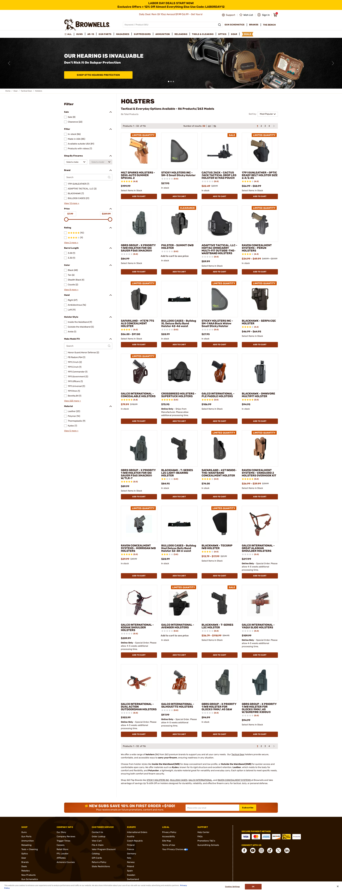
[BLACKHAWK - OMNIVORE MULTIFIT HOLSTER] (260, 372)
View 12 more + (71, 203)
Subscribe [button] (248, 807)
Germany (131, 853)
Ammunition (27, 840)
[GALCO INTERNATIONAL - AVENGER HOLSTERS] (179, 603)
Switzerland (133, 879)
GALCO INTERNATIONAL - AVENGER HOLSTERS (177, 626)
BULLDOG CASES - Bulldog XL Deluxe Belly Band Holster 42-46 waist (178, 323)
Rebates (25, 870)
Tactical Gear (26, 91)
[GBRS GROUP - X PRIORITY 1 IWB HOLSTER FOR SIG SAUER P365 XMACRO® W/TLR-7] (139, 448)
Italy (129, 858)
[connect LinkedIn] (287, 850)
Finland (131, 845)
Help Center (203, 832)
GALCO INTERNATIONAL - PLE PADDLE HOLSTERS (218, 395)
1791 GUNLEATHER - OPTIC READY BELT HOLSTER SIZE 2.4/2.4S (260, 175)
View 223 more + (72, 401)
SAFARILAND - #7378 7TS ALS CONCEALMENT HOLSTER (137, 323)
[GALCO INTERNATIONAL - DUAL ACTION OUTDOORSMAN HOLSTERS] (139, 682)
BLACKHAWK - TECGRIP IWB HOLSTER (217, 546)
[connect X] (278, 850)
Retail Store (62, 849)
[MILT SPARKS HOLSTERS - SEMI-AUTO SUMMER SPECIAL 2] (139, 151)
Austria (130, 836)
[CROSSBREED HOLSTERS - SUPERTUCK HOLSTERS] (179, 372)
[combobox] (75, 162)
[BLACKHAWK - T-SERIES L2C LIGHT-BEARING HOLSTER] (179, 448)
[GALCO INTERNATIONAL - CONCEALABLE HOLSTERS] (139, 372)
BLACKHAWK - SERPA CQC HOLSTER (259, 322)
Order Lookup (98, 836)
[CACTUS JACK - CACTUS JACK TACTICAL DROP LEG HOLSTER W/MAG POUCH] (220, 151)
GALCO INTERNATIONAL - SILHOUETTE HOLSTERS (177, 705)
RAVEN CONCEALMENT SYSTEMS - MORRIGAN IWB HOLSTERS (138, 548)
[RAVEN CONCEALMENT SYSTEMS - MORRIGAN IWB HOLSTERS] (139, 524)
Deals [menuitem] (247, 34)
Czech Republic (135, 840)
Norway (131, 862)
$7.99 (70, 213)
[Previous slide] (9, 63)
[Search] (219, 25)
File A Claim (98, 845)
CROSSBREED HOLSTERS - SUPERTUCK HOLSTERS (178, 395)
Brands (25, 862)
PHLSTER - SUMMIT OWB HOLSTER (177, 246)
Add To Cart (139, 196)
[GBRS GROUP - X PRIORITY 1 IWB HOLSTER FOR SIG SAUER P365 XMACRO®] (139, 224)
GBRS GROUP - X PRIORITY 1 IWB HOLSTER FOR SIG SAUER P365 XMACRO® (138, 248)
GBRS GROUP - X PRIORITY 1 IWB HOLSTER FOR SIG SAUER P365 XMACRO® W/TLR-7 (138, 474)
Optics (24, 853)
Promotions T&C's (206, 840)
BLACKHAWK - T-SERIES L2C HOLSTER (217, 626)
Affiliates (61, 858)
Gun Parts (26, 836)
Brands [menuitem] (254, 24)
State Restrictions (101, 866)
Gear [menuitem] (234, 34)
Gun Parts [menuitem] (105, 34)
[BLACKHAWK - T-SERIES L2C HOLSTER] (220, 603)
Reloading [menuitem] (181, 34)
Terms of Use (168, 845)
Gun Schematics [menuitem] (235, 24)
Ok (253, 887)
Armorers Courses (66, 862)
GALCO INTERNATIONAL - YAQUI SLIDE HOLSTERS (258, 626)
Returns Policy (99, 862)
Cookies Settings (232, 887)
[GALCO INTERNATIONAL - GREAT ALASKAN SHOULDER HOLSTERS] (260, 524)
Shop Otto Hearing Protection (98, 74)
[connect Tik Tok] (270, 850)
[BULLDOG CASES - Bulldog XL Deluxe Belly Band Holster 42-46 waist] (179, 299)
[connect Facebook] (244, 850)
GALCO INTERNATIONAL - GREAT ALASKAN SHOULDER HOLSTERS (258, 548)
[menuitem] (69, 34)
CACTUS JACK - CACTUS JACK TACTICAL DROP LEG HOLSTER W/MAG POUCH (219, 175)
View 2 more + (71, 242)
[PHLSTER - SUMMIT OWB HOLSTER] (179, 224)
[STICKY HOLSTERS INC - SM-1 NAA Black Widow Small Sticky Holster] (220, 299)
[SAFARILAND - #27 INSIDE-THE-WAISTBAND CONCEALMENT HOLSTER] (220, 448)
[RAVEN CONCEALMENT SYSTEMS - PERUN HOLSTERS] (260, 224)
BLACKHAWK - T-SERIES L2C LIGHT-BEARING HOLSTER (177, 473)
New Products (28, 875)
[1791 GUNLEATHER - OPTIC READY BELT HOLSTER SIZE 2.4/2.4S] (260, 151)
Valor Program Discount (104, 849)
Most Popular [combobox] (266, 114)
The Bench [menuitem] (269, 25)
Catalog (96, 853)
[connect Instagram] (261, 850)
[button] (263, 15)
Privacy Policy (169, 832)
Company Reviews (66, 836)
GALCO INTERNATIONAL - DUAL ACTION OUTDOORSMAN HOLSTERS (139, 707)
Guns (24, 832)
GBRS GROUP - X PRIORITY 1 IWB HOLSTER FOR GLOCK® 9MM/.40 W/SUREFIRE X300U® (259, 708)
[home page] (87, 24)
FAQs (200, 836)
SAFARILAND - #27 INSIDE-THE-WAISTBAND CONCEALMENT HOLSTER (219, 473)
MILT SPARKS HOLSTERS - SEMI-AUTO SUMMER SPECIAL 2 (138, 175)
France (130, 849)
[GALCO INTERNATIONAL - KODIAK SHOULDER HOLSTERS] (139, 603)
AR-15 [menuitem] (90, 34)
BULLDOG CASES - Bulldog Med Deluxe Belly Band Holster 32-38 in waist (178, 548)
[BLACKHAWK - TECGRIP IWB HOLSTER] (220, 524)
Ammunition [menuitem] (162, 34)
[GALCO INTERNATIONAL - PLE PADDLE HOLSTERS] (220, 372)
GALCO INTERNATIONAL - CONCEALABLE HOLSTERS (138, 395)
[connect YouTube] (252, 850)
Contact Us (97, 832)
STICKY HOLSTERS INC (158, 780)
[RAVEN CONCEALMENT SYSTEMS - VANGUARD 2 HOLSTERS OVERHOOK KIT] (260, 448)
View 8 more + (71, 289)
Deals (24, 866)
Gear (15, 91)
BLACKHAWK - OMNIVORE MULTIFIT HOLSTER (258, 395)
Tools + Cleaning (29, 849)
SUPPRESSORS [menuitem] (142, 34)
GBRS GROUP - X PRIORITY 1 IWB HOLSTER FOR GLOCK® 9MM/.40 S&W (219, 707)
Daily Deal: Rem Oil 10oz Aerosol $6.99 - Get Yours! (171, 14)
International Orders (137, 832)
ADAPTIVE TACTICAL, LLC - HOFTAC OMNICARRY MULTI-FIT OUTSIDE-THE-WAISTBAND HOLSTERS (219, 249)
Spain (130, 870)
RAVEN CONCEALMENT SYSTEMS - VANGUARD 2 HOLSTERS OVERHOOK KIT (259, 473)
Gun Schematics (29, 879)
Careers (61, 845)
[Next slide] (333, 63)
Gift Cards (97, 858)
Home (7, 91)
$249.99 (106, 213)
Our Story (61, 832)
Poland (130, 866)
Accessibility (168, 836)
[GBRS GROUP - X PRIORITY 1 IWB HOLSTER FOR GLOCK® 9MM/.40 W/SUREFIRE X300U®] (260, 682)
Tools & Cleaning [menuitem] (203, 34)
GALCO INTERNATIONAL (200, 780)
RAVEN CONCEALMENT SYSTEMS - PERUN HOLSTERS (257, 248)
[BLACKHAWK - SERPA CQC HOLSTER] (260, 299)
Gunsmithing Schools (208, 845)
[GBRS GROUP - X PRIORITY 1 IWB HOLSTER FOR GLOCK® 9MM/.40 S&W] (220, 682)
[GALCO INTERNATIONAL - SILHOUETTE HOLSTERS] (179, 682)
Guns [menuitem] (79, 34)
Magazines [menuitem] (122, 34)
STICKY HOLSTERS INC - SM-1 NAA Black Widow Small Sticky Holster (217, 323)
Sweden (131, 875)
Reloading (26, 845)
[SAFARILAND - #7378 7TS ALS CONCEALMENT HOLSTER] (139, 299)
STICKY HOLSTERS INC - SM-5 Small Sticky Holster (178, 174)
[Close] (338, 886)
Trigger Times (63, 840)
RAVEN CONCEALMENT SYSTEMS (234, 780)
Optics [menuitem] (222, 34)
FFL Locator (63, 853)
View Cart (97, 840)
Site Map (166, 840)
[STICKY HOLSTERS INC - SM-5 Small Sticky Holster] (179, 151)
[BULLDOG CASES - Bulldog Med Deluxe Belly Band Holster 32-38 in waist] (179, 524)
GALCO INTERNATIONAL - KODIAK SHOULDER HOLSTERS (137, 627)
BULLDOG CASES (178, 780)
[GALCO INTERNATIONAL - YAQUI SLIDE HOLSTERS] (260, 603)
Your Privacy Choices (173, 849)
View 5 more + (71, 430)
